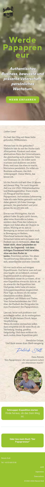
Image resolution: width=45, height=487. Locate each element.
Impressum (39, 472)
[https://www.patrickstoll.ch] (21, 11)
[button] (40, 25)
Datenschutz (39, 476)
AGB (42, 467)
